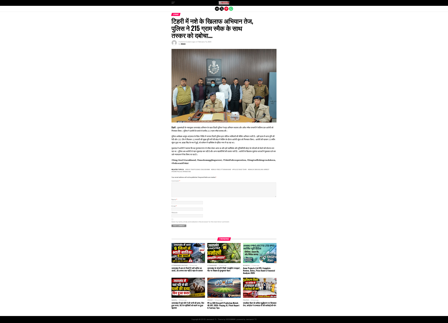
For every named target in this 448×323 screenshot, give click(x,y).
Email (174, 206)
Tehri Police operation (181, 171)
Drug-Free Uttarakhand (221, 169)
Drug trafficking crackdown (198, 169)
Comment (176, 181)
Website (174, 213)
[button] (173, 3)
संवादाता (183, 44)
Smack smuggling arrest (259, 169)
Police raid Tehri (240, 169)
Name (174, 200)
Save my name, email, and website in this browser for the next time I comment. (200, 222)
